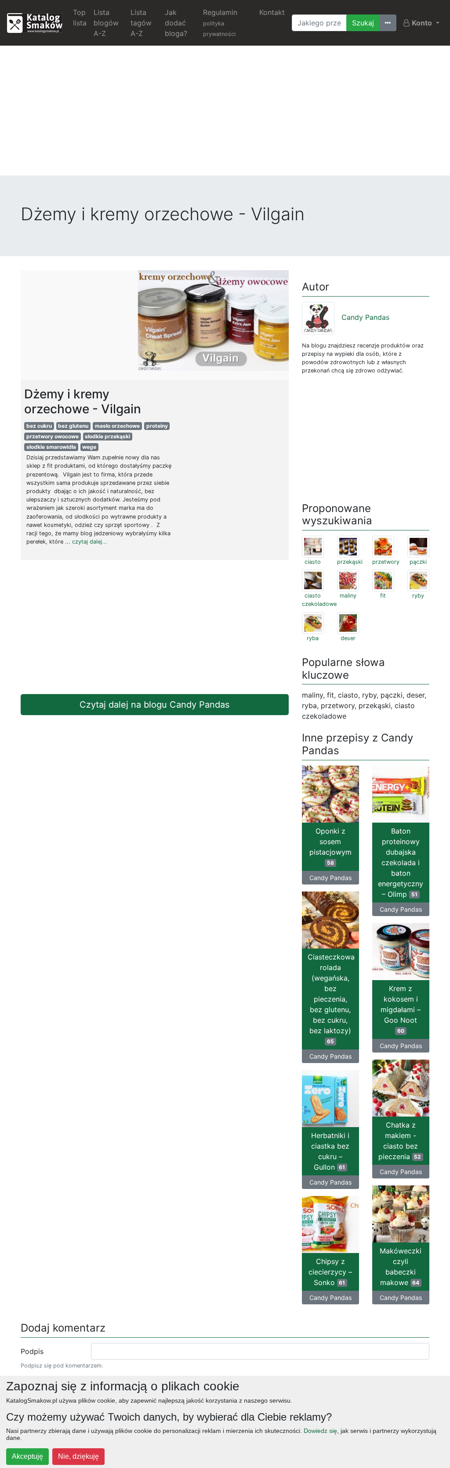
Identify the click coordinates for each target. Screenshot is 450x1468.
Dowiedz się (320, 1430)
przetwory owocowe (52, 436)
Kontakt (272, 12)
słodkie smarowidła (51, 447)
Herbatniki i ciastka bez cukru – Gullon (330, 1151)
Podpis (32, 1351)
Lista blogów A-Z (106, 23)
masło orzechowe (117, 425)
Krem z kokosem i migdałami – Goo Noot (401, 1009)
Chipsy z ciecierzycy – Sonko (330, 1272)
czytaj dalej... (89, 541)
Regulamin (220, 22)
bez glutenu (73, 425)
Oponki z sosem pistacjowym (330, 846)
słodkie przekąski (107, 436)
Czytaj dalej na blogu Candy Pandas (154, 704)
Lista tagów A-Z (141, 23)
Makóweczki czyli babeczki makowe (400, 1266)
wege (89, 447)
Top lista (80, 17)
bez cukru (39, 425)
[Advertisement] (225, 114)
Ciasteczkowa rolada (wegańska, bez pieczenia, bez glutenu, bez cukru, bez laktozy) (331, 998)
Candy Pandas (365, 317)
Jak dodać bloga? (176, 23)
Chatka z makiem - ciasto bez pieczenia (399, 1141)
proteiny (157, 425)
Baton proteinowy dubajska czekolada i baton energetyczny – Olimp (400, 863)
